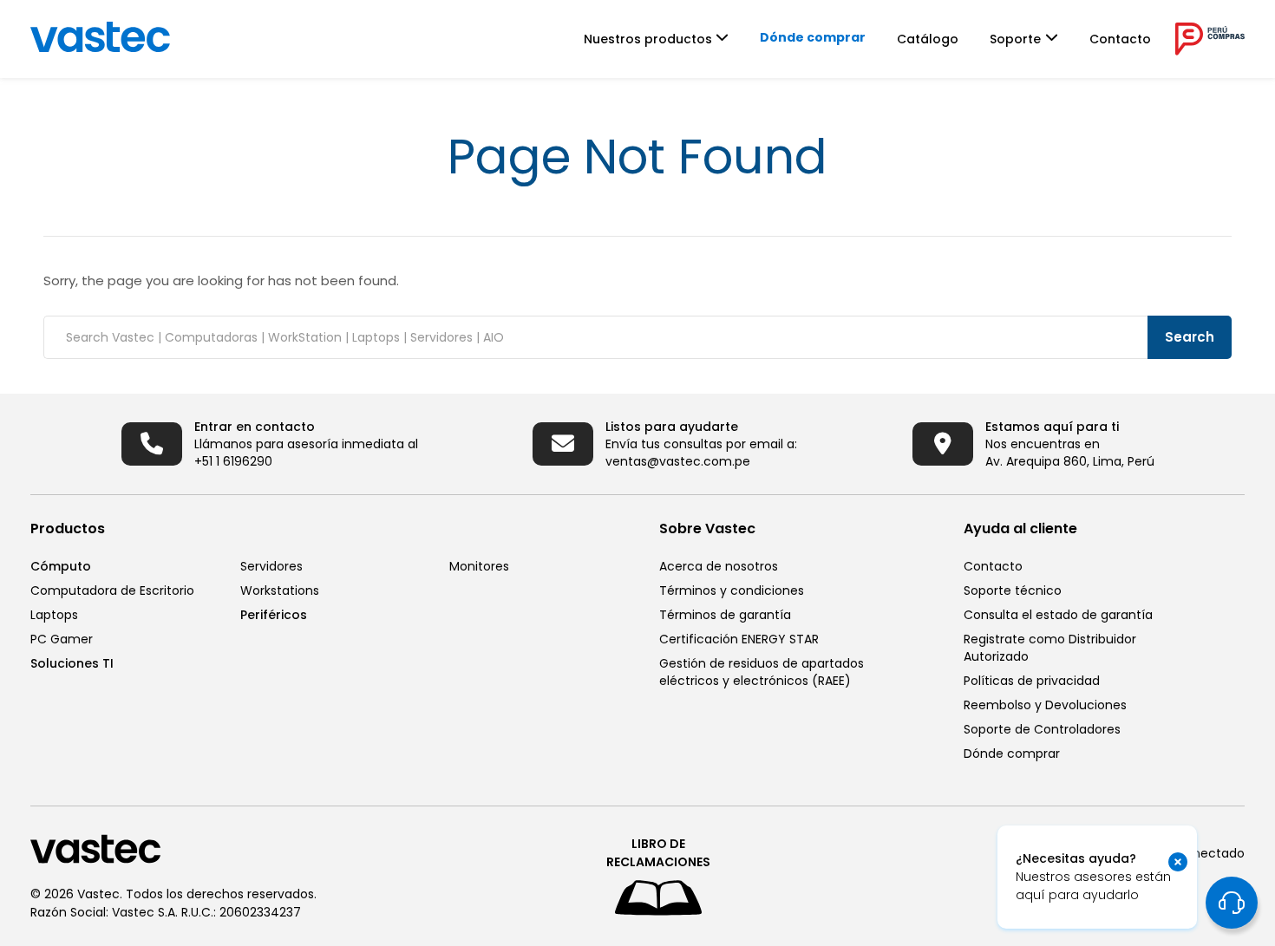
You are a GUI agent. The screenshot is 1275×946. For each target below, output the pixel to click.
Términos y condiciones (731, 590)
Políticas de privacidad (1032, 680)
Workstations (279, 590)
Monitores (479, 566)
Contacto (1120, 39)
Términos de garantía (725, 614)
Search (1189, 337)
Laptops (54, 614)
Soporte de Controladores (1042, 729)
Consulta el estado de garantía (1058, 614)
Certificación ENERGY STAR (739, 639)
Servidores (271, 566)
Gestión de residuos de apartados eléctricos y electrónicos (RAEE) (761, 672)
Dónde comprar (813, 37)
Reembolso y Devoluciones (1045, 705)
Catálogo (927, 39)
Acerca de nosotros (718, 566)
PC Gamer (61, 639)
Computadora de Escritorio (112, 590)
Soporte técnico (1013, 590)
